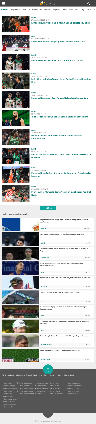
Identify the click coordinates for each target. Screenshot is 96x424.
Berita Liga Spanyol (26, 388)
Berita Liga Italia (24, 386)
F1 (41, 301)
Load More (48, 207)
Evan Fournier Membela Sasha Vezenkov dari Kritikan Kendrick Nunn (61, 193)
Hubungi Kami (62, 375)
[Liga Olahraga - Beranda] (48, 3)
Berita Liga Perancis (26, 391)
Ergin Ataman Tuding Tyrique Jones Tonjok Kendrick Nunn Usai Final (61, 80)
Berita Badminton (10, 388)
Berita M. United (42, 383)
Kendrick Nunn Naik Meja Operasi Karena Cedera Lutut (58, 41)
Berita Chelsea (41, 391)
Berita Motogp (9, 386)
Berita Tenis (8, 394)
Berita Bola (8, 383)
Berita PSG (40, 394)
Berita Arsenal (41, 386)
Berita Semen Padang (58, 388)
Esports (56, 9)
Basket (47, 9)
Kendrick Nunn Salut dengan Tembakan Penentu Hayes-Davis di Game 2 (61, 156)
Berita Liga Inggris (25, 383)
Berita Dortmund (74, 388)
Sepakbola (15, 9)
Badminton (37, 9)
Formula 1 (73, 9)
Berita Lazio (8, 396)
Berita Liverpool (42, 388)
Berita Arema (55, 391)
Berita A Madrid (10, 404)
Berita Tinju (8, 391)
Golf (89, 9)
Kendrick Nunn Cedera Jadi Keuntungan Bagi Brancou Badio (60, 22)
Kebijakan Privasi (24, 375)
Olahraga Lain (46, 345)
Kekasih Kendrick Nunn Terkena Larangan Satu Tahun (57, 60)
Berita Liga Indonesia (26, 394)
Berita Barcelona (74, 383)
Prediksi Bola (45, 359)
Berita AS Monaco (74, 394)
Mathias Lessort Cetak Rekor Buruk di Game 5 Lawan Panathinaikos (56, 137)
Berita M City (8, 407)
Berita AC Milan (73, 391)
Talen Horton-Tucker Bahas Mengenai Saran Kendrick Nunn (59, 116)
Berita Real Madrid (75, 386)
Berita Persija (54, 386)
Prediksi (4, 9)
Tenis (64, 9)
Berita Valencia (9, 401)
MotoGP (26, 9)
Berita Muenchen (10, 399)
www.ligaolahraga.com (51, 421)
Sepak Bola (44, 228)
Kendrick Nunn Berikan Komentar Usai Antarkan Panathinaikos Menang (61, 174)
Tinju (83, 9)
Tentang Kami (8, 375)
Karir (72, 375)
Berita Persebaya (56, 394)
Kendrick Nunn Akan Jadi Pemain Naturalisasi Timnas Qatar (60, 97)
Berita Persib (54, 383)
